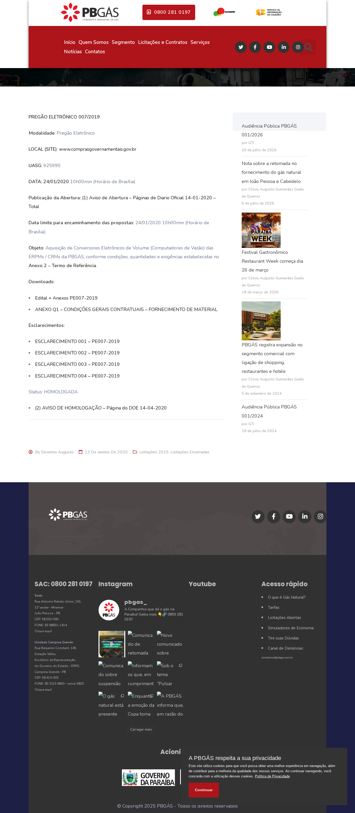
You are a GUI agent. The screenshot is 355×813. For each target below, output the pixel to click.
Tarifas (273, 607)
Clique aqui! (43, 631)
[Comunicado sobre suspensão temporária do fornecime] (111, 674)
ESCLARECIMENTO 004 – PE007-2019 (77, 376)
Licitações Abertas (284, 617)
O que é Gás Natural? (287, 597)
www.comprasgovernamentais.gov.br (97, 149)
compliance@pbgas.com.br (277, 657)
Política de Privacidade (272, 776)
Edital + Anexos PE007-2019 (66, 298)
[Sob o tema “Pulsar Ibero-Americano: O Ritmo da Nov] (170, 674)
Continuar (204, 790)
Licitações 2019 (154, 452)
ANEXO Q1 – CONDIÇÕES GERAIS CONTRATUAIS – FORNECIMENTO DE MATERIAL (126, 309)
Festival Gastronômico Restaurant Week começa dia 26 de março (272, 261)
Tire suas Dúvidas (283, 638)
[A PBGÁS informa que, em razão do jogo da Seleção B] (170, 705)
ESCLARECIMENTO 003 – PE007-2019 (77, 364)
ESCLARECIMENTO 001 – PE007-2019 (77, 341)
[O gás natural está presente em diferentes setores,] (111, 705)
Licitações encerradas (189, 452)
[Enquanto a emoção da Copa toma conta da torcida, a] (141, 705)
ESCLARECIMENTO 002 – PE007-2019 (77, 353)
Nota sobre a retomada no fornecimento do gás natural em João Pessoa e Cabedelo (271, 172)
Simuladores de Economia (291, 628)
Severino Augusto (57, 452)
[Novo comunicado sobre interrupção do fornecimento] (170, 644)
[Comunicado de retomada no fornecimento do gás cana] (141, 644)
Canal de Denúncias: (286, 648)
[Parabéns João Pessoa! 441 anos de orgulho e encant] (111, 644)
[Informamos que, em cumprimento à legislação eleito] (141, 674)
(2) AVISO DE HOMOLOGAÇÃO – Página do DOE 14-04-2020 (101, 408)
